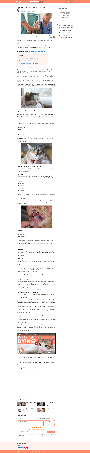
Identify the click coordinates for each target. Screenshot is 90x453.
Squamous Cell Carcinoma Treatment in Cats (29, 62)
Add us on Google (39, 36)
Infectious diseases (62, 11)
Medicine (67, 13)
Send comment (51, 432)
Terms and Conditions (39, 451)
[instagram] (23, 448)
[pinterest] (27, 448)
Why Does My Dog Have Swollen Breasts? (66, 25)
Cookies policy (50, 451)
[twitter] (21, 448)
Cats (51, 37)
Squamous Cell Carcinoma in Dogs (38, 51)
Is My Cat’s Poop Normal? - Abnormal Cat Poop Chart (66, 38)
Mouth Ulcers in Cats (50, 408)
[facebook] (19, 448)
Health (22, 4)
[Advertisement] (36, 385)
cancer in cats (34, 70)
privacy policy (28, 431)
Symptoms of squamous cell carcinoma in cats (29, 59)
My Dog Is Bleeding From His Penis (65, 30)
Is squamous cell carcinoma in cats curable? (29, 63)
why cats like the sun (42, 290)
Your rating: (29, 429)
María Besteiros (23, 11)
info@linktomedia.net (35, 437)
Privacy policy (45, 451)
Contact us (33, 451)
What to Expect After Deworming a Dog (65, 35)
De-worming (63, 13)
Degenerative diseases (65, 17)
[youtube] (25, 448)
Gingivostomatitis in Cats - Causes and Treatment (30, 410)
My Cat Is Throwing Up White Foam (65, 32)
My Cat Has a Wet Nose (31, 402)
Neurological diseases (65, 15)
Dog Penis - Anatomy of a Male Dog (65, 24)
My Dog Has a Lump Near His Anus (65, 34)
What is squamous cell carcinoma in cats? (28, 57)
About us (30, 451)
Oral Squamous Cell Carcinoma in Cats (28, 60)
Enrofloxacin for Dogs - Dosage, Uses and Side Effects (66, 28)
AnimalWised (19, 4)
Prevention (69, 11)
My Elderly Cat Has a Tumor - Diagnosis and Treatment (50, 404)
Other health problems (27, 4)
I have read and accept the (24, 431)
